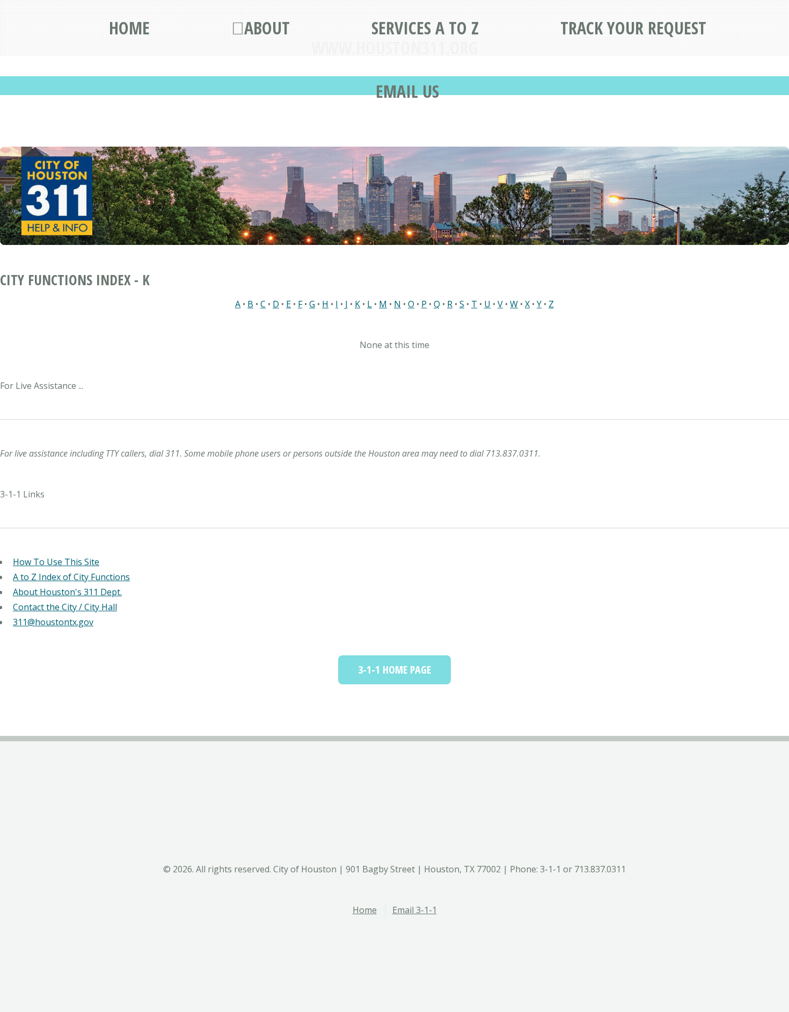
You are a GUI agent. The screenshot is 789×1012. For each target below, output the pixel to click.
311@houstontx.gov (53, 622)
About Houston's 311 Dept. (67, 592)
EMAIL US (407, 91)
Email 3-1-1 (414, 910)
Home (365, 910)
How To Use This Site (56, 562)
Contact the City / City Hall (65, 607)
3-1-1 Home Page (394, 669)
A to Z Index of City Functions (71, 577)
